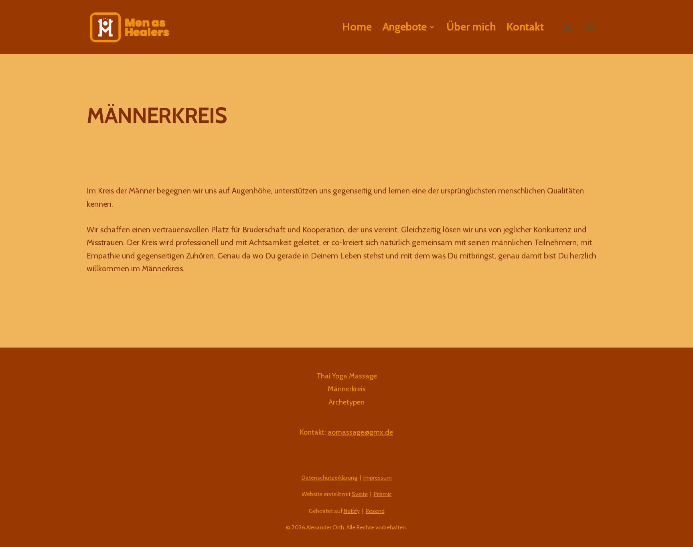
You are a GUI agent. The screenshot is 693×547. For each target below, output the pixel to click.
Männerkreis (347, 388)
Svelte (360, 494)
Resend (375, 510)
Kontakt (525, 26)
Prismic (383, 494)
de (567, 27)
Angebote (405, 26)
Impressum (377, 477)
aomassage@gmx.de (360, 432)
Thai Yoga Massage (346, 376)
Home (357, 26)
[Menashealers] (129, 27)
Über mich (471, 26)
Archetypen (346, 402)
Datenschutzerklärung (329, 477)
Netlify (352, 510)
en (590, 27)
